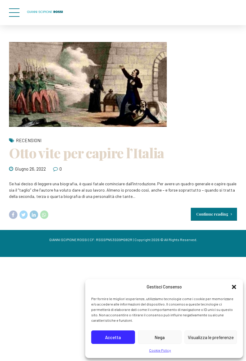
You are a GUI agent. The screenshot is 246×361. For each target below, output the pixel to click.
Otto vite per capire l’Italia (86, 153)
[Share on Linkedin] (34, 214)
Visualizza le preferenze (211, 337)
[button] (234, 287)
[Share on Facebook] (13, 214)
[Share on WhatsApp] (44, 214)
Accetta (113, 337)
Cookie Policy (160, 350)
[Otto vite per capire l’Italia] (123, 84)
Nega (159, 337)
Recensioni (28, 140)
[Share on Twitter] (24, 214)
